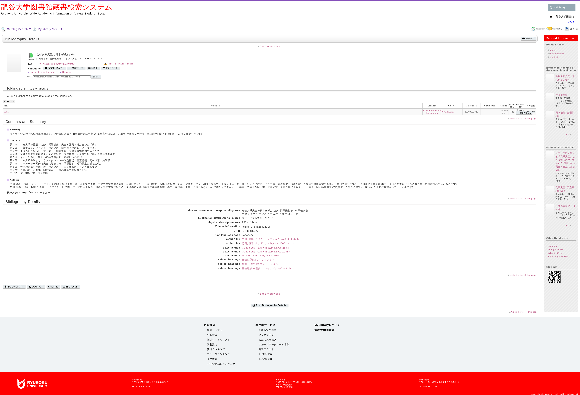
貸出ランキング (216, 349)
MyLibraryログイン (327, 324)
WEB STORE (555, 253)
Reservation (524, 113)
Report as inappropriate (120, 64)
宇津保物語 (562, 95)
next (567, 134)
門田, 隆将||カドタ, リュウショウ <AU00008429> (271, 239)
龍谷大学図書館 (324, 330)
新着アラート (266, 349)
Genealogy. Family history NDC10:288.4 (266, 251)
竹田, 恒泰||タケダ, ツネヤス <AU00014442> (268, 243)
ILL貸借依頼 (266, 359)
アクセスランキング (218, 354)
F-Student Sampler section (432, 111)
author (553, 50)
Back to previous (270, 46)
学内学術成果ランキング (221, 364)
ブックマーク (266, 335)
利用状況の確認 (268, 330)
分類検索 (212, 335)
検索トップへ (214, 330)
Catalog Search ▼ (19, 29)
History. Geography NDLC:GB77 (261, 255)
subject (554, 57)
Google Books (555, 249)
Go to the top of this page (523, 118)
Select (95, 76)
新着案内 (212, 344)
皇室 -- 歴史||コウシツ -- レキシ (260, 264)
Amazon (552, 246)
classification (557, 53)
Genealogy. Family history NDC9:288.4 (265, 247)
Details (66, 72)
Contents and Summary (43, 72)
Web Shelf (531, 111)
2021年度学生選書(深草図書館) (57, 64)
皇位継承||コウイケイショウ (258, 259)
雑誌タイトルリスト (218, 339)
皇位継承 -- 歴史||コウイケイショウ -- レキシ (268, 268)
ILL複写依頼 (266, 354)
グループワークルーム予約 (274, 344)
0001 (6, 112)
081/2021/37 (448, 112)
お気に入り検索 (268, 339)
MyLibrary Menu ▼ (50, 29)
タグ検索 (212, 359)
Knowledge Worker (558, 256)
